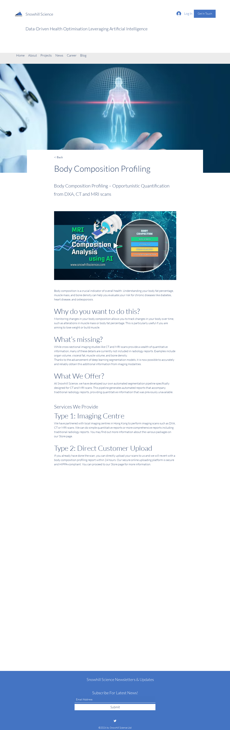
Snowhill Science (39, 14)
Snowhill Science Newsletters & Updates (120, 679)
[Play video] (115, 245)
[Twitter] (115, 721)
